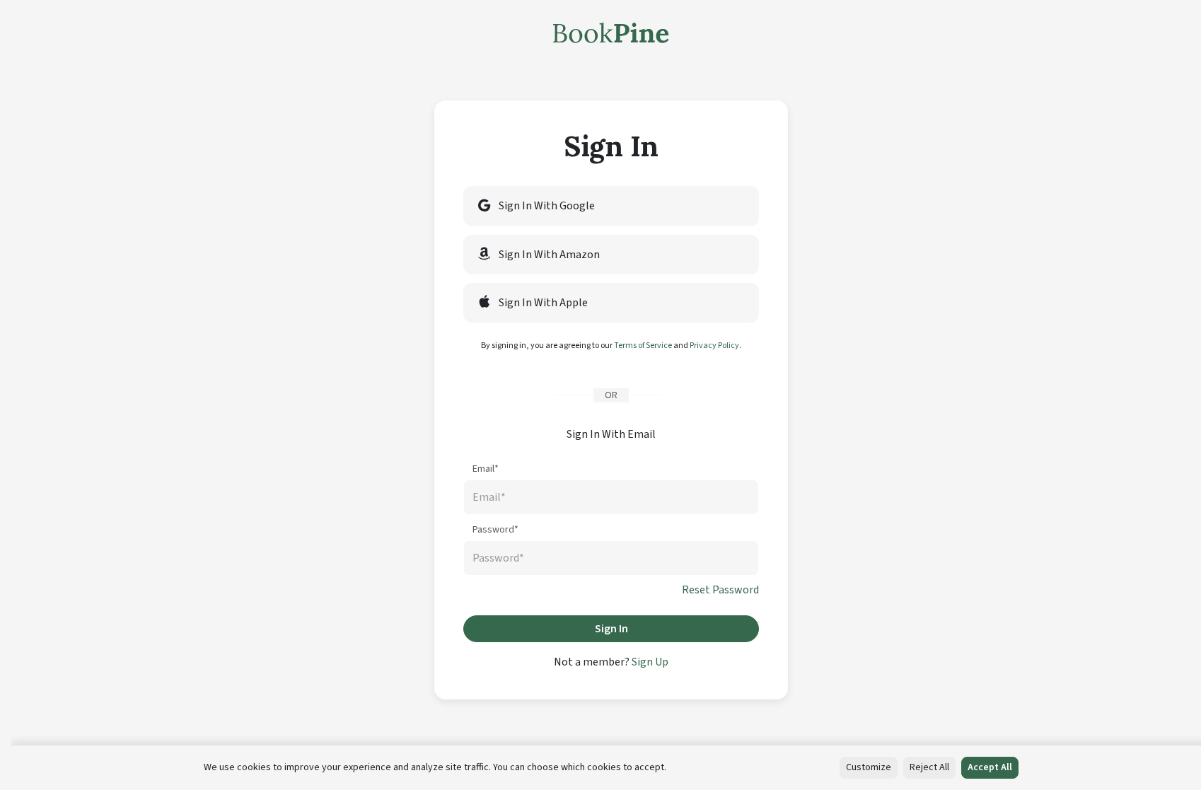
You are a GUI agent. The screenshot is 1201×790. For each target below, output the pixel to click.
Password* (495, 530)
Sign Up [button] (650, 662)
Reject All (929, 767)
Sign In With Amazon (548, 254)
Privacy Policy (714, 345)
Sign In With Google (546, 206)
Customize (868, 767)
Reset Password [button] (720, 590)
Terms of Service (643, 345)
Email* (485, 469)
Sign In (611, 629)
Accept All (990, 767)
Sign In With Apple (542, 302)
